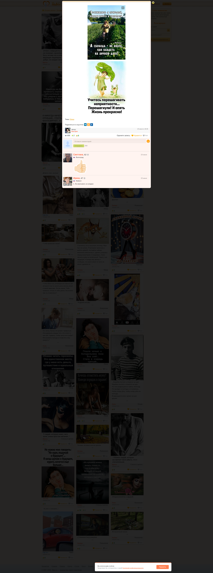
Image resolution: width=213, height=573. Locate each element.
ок (88, 124)
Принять (162, 567)
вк (85, 124)
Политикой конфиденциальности (132, 568)
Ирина (76, 178)
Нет (146, 135)
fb (91, 124)
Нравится (138, 135)
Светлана (78, 154)
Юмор (72, 119)
